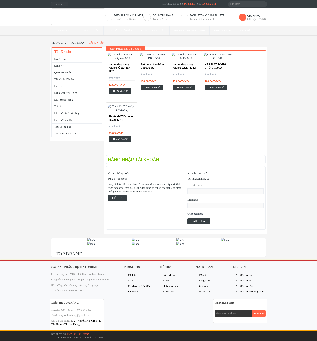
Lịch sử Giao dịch (64, 120)
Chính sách (132, 291)
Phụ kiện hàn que (244, 275)
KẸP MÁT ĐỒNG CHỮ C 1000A (215, 66)
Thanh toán (168, 291)
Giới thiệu (132, 275)
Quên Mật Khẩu (62, 72)
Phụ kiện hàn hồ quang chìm (250, 291)
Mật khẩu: (192, 199)
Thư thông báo (62, 126)
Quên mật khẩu (195, 213)
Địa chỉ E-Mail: (195, 185)
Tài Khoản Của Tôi (64, 79)
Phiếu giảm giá (170, 286)
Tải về (57, 106)
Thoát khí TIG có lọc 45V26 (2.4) (121, 118)
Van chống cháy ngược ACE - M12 (184, 66)
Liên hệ (130, 280)
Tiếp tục (117, 198)
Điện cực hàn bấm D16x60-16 (152, 66)
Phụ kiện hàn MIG (245, 280)
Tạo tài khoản (208, 3)
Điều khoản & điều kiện (138, 286)
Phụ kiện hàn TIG (244, 286)
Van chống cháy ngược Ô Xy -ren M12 (119, 68)
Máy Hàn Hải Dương (78, 334)
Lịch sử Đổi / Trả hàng (66, 113)
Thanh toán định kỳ (65, 133)
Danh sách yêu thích (65, 93)
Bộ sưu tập (204, 291)
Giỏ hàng (203, 286)
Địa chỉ (58, 86)
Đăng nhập (189, 3)
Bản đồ (166, 280)
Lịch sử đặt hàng (63, 99)
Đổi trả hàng (169, 275)
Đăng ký (59, 65)
